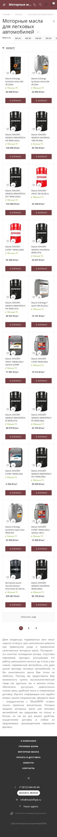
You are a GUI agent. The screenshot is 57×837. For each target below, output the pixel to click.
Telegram (28, 778)
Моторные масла (28, 751)
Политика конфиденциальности (31, 813)
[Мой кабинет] (46, 4)
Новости (28, 762)
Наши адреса (31, 806)
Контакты (28, 768)
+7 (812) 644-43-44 (29, 787)
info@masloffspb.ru (30, 799)
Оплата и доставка (28, 757)
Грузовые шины (28, 746)
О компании (28, 741)
